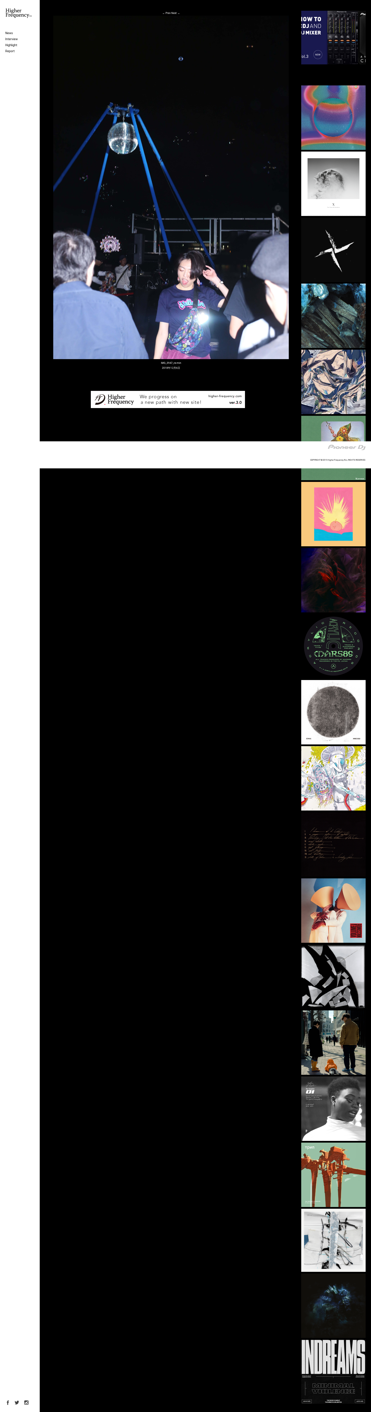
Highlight (11, 45)
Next (175, 13)
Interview (11, 39)
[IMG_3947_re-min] (171, 358)
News (9, 33)
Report (10, 51)
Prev (166, 13)
